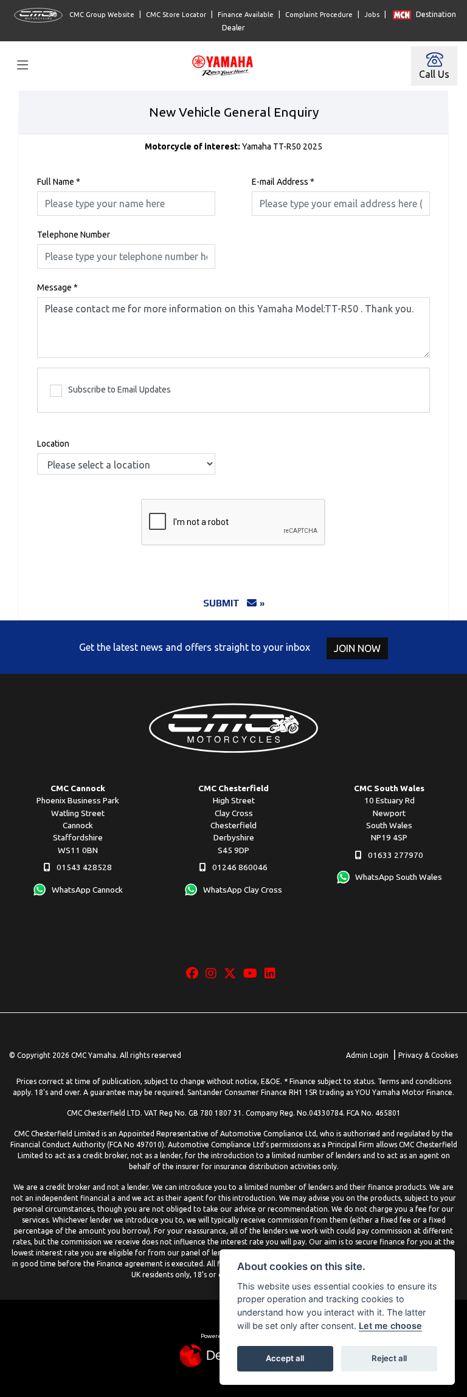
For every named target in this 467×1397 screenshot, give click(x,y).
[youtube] (253, 973)
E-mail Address (283, 182)
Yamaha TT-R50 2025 (233, 146)
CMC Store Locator (176, 14)
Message (57, 287)
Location (53, 443)
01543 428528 (83, 867)
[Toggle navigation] (22, 66)
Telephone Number (73, 234)
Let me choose (390, 1325)
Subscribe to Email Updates (119, 389)
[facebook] (195, 973)
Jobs (371, 14)
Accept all (285, 1358)
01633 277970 (394, 855)
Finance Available (246, 14)
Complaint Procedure (319, 14)
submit (225, 603)
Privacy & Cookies (428, 1055)
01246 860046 (239, 867)
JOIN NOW (357, 648)
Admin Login (367, 1055)
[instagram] (214, 973)
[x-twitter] (233, 973)
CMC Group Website (100, 14)
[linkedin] (273, 973)
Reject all (389, 1358)
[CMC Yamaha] (225, 64)
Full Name (58, 182)
